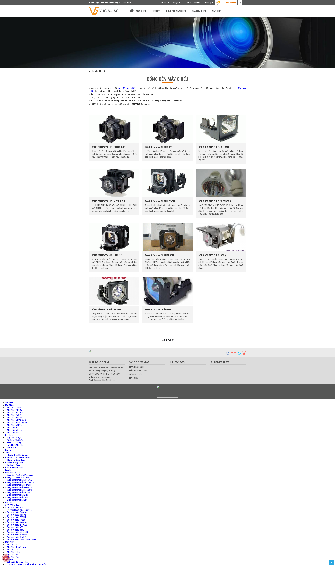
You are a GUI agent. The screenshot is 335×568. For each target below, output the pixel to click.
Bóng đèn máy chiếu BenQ (212, 255)
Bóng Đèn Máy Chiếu (176, 11)
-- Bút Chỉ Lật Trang (13, 442)
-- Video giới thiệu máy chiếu (16, 562)
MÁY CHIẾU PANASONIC (138, 370)
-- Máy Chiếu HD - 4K (14, 417)
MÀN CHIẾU (217, 11)
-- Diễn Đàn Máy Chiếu (14, 462)
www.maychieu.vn (97, 88)
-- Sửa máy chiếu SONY (14, 507)
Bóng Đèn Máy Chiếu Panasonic (108, 147)
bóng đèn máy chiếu (126, 88)
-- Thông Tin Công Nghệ (15, 460)
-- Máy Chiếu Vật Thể (14, 425)
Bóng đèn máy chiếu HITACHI (160, 201)
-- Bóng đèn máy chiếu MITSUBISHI (19, 482)
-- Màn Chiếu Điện (12, 549)
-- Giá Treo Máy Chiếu (14, 440)
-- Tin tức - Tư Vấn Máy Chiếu (17, 457)
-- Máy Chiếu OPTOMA (14, 410)
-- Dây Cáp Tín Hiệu (13, 437)
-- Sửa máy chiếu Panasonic (16, 512)
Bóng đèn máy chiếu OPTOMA (213, 147)
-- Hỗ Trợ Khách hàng (14, 467)
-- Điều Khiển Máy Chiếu (14, 445)
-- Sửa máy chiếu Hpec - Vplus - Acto (20, 539)
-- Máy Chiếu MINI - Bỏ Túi (16, 422)
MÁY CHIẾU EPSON (136, 367)
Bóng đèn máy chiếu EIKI (158, 309)
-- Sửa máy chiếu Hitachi (15, 520)
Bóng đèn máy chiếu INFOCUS (107, 255)
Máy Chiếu (141, 11)
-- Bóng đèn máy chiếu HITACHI (18, 485)
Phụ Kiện (156, 11)
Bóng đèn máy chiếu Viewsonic (215, 201)
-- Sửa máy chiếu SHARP (15, 537)
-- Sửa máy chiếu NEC (14, 527)
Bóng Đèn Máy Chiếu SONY (159, 147)
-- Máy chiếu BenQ (12, 427)
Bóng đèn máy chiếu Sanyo (106, 309)
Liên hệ (197, 2)
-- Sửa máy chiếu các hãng (16, 535)
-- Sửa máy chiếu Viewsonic (16, 522)
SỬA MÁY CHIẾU (199, 11)
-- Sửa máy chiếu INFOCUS (16, 525)
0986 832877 (230, 2)
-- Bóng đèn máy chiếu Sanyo (17, 497)
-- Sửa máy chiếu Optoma (15, 515)
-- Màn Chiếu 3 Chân (13, 544)
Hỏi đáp (208, 2)
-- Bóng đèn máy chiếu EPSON (17, 492)
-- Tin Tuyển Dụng (12, 465)
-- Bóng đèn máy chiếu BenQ (16, 495)
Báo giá (175, 2)
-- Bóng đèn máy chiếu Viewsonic (18, 487)
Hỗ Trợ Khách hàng (220, 362)
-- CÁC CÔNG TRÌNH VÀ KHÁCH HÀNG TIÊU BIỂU (25, 564)
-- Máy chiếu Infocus (13, 430)
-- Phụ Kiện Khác (12, 447)
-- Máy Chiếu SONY (13, 407)
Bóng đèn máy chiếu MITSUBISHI (108, 201)
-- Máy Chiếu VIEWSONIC (15, 420)
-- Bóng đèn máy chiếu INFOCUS (18, 490)
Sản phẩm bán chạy (139, 362)
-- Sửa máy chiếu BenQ (14, 530)
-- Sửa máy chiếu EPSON (15, 517)
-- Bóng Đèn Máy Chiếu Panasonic (19, 475)
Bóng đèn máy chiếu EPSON (159, 255)
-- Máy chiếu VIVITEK (14, 432)
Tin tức (186, 2)
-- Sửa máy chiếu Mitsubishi (16, 532)
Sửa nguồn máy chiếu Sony (21, 510)
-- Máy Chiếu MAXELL (14, 412)
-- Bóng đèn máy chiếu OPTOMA (18, 480)
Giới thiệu (164, 2)
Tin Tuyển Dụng (177, 362)
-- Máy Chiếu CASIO (13, 415)
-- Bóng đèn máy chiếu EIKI (16, 500)
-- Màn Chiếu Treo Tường (15, 547)
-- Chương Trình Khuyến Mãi (16, 455)
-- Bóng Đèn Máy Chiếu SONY (17, 477)
